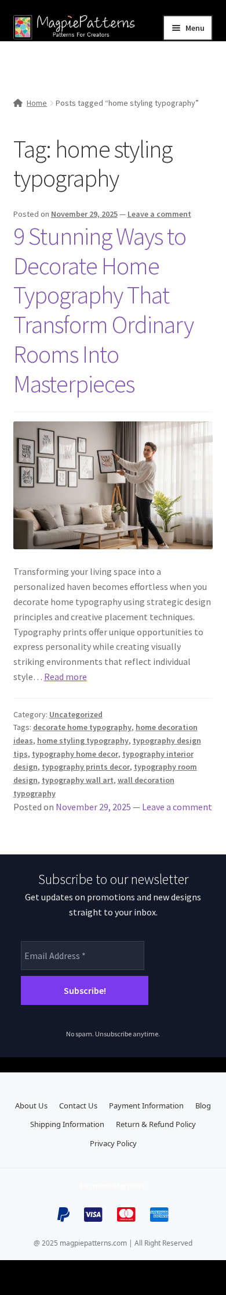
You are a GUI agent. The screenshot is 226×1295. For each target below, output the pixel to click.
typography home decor (75, 754)
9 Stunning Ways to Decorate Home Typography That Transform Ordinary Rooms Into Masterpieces (103, 310)
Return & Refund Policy (156, 1124)
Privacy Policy (113, 1143)
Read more (65, 676)
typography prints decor (86, 766)
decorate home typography (82, 727)
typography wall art (78, 780)
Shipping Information (67, 1124)
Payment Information (146, 1105)
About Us (31, 1105)
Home (37, 103)
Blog (203, 1105)
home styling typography (83, 740)
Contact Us (78, 1105)
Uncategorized (76, 714)
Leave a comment (159, 214)
